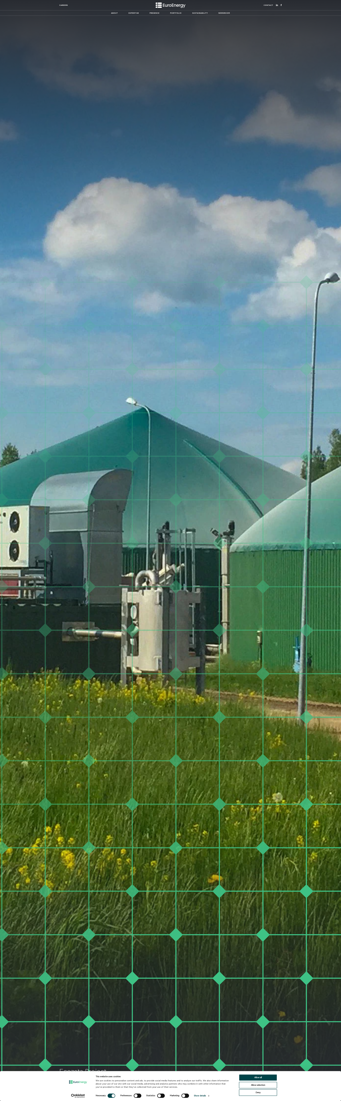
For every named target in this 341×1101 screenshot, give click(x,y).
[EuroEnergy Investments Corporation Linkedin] (277, 5)
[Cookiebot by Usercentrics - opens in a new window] (78, 1096)
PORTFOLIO (176, 13)
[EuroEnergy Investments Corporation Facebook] (281, 5)
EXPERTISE (134, 13)
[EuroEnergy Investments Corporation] (170, 5)
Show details (200, 1096)
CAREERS (63, 5)
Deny (258, 1093)
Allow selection (258, 1085)
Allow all (258, 1078)
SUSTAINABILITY (200, 13)
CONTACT (268, 5)
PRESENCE (154, 13)
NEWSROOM (224, 13)
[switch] (137, 1096)
